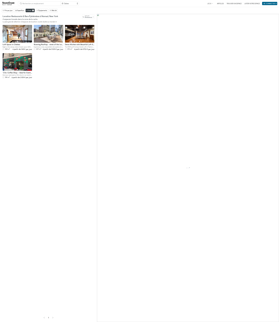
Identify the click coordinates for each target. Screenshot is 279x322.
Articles (220, 3)
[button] (17, 41)
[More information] (56, 22)
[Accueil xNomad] (8, 3)
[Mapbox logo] (102, 320)
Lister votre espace (252, 3)
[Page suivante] (53, 317)
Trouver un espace (234, 3)
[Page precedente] (44, 317)
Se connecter (269, 3)
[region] (188, 168)
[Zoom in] (99, 313)
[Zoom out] (99, 316)
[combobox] (39, 3)
